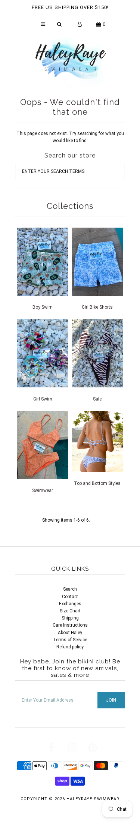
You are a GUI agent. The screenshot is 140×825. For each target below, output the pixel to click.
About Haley (70, 632)
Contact (70, 596)
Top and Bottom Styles (97, 483)
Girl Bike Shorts (97, 307)
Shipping (70, 618)
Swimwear (42, 490)
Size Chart (70, 611)
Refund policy (70, 647)
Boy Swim (42, 307)
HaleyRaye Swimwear (92, 798)
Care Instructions (70, 625)
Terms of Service (70, 639)
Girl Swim (42, 399)
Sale (97, 399)
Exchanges (70, 603)
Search (70, 589)
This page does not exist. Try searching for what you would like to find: (70, 137)
